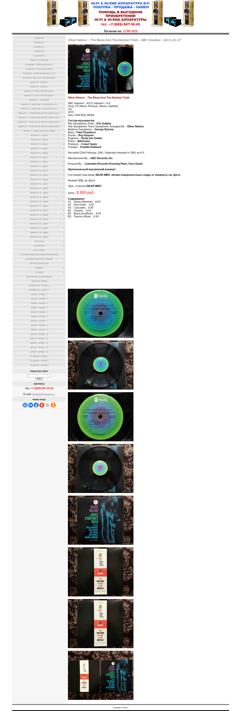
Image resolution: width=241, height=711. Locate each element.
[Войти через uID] (25, 405)
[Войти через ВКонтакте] (30, 405)
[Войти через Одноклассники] (53, 405)
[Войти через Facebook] (36, 405)
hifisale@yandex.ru (43, 394)
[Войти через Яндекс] (41, 405)
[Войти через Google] (47, 405)
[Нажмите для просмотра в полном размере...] (100, 92)
